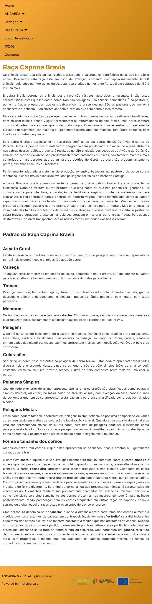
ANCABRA (12, 14)
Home (9, 5)
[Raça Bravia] (25, 30)
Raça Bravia (14, 30)
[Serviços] (20, 22)
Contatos (12, 55)
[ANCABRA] (22, 14)
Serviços (11, 22)
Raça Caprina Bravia (34, 67)
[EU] (109, 581)
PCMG (10, 46)
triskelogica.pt (29, 583)
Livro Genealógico (19, 38)
